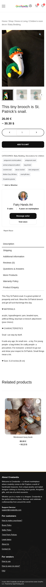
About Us (5, 544)
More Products (10, 275)
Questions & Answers (13, 269)
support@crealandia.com (11, 510)
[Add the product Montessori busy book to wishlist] (38, 401)
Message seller (23, 216)
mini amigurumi (33, 170)
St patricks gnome (9, 179)
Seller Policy (6, 530)
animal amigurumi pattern (11, 165)
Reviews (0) (9, 262)
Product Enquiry (11, 287)
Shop (11, 21)
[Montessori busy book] (23, 416)
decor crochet (20, 170)
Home (4, 21)
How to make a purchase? (12, 520)
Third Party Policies (9, 535)
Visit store (23, 222)
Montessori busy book (23, 437)
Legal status (6, 539)
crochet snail (7, 170)
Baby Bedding (14, 24)
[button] (40, 34)
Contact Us (6, 549)
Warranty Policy (10, 281)
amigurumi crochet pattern (12, 160)
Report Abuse (8, 231)
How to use (6, 561)
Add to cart (23, 144)
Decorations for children (35, 156)
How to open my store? (11, 566)
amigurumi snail (30, 160)
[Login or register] (30, 7)
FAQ (3, 571)
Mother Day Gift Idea (10, 174)
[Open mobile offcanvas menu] (3, 6)
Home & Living (21, 21)
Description (8, 244)
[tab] (23, 244)
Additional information (13, 256)
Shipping (7, 250)
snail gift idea (25, 174)
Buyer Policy (6, 525)
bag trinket (27, 165)
